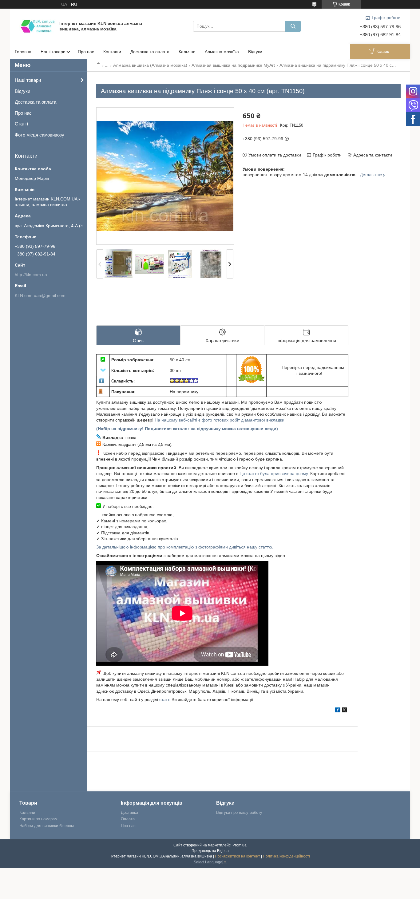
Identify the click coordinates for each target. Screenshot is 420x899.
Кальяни (187, 51)
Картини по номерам (38, 819)
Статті (21, 123)
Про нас (86, 51)
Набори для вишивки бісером (46, 825)
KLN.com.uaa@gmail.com (40, 295)
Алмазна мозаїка (222, 51)
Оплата (128, 819)
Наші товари (53, 51)
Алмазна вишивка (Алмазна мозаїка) (150, 65)
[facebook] (337, 710)
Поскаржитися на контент (237, 856)
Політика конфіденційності (286, 856)
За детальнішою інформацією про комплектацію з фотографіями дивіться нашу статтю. (184, 547)
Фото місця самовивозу (39, 134)
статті (164, 699)
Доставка (129, 812)
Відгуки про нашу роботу (239, 812)
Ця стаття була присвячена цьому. (274, 473)
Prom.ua (239, 845)
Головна (23, 51)
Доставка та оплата (149, 51)
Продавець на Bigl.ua (210, 851)
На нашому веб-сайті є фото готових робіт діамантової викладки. (220, 420)
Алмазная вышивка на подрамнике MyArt (233, 65)
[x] (344, 710)
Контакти (112, 51)
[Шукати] (293, 26)
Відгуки (255, 51)
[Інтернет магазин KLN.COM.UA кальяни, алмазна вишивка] (37, 25)
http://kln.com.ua (31, 274)
